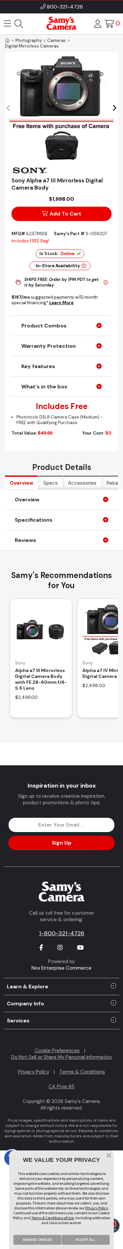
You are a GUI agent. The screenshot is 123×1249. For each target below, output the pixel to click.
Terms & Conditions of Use (52, 1217)
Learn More (61, 303)
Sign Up (62, 842)
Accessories (82, 483)
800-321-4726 (65, 6)
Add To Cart (65, 213)
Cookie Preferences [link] (57, 1050)
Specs (50, 483)
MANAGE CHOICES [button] (37, 1239)
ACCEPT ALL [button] (85, 1239)
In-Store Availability (58, 266)
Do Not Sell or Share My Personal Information (61, 1057)
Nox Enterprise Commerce (61, 968)
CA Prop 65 (61, 1086)
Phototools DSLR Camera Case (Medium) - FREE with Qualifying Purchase (59, 419)
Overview (21, 483)
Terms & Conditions (82, 1072)
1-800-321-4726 (61, 933)
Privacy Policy (33, 1072)
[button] (114, 108)
